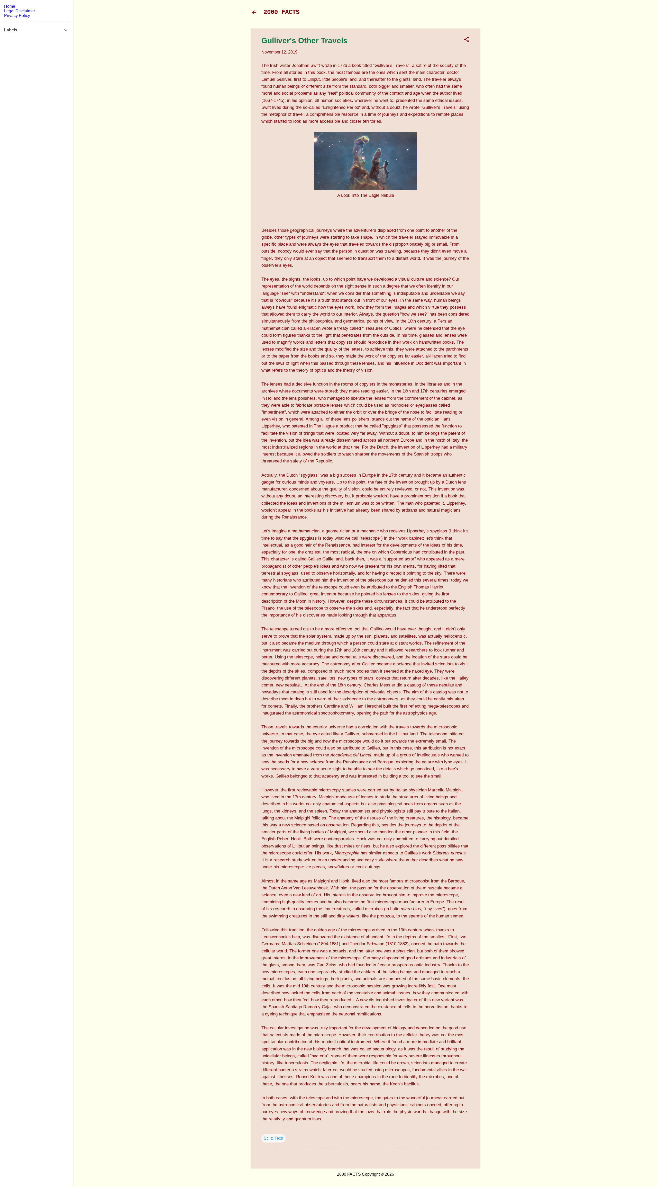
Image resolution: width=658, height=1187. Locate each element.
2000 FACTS (281, 12)
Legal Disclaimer (19, 11)
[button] (466, 39)
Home (9, 6)
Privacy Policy (17, 15)
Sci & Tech (273, 1138)
